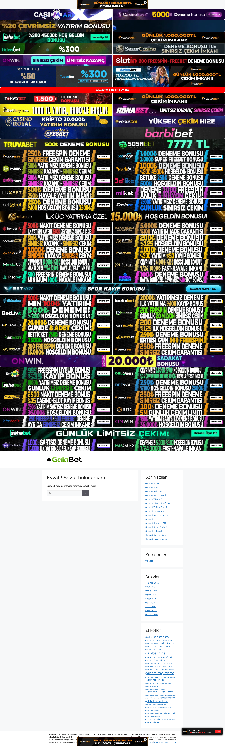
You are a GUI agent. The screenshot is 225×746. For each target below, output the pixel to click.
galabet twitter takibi (164, 707)
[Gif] (112, 216)
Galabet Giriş (151, 487)
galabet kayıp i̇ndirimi (151, 666)
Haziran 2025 (151, 591)
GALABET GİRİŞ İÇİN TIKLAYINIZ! (112, 90)
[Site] (56, 156)
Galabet (149, 519)
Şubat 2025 (150, 599)
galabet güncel (165, 657)
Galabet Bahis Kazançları (157, 515)
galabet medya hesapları (152, 677)
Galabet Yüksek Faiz (155, 499)
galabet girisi (151, 657)
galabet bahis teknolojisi (152, 643)
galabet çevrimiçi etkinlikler (153, 713)
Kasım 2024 (151, 610)
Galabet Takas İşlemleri (156, 539)
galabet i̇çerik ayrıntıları (152, 663)
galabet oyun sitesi (165, 683)
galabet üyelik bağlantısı (152, 716)
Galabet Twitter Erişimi (156, 507)
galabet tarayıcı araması (167, 695)
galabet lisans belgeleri (167, 669)
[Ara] (85, 493)
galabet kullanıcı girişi (152, 669)
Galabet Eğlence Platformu (158, 503)
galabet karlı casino (166, 663)
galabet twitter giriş (151, 707)
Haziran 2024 (151, 614)
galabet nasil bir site (154, 680)
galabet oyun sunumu (151, 686)
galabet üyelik (169, 713)
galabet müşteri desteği (168, 677)
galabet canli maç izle (155, 649)
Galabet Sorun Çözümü (156, 527)
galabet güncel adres (155, 660)
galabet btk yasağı (151, 646)
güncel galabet (152, 722)
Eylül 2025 (150, 587)
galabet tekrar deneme (152, 698)
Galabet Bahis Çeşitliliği (156, 495)
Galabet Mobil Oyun (154, 491)
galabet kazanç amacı (165, 666)
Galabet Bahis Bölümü (155, 535)
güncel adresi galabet (170, 719)
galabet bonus (167, 643)
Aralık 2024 (150, 606)
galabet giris (155, 653)
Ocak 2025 (150, 603)
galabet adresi (151, 640)
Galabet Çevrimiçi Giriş (156, 523)
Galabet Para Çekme (155, 511)
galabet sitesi (166, 692)
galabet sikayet (152, 692)
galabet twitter (161, 704)
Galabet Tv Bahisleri (154, 531)
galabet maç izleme (159, 673)
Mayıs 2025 (150, 595)
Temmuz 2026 (152, 583)
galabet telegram (168, 698)
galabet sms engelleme (152, 695)
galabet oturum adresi (151, 683)
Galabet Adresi (152, 483)
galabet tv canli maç (157, 701)
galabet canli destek (164, 646)
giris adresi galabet (154, 719)
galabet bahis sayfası (165, 640)
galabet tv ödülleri (150, 704)
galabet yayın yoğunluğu (152, 710)
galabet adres (162, 636)
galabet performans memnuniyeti (155, 689)
